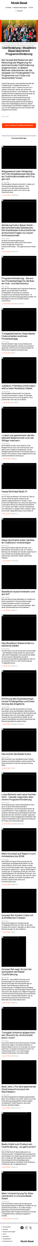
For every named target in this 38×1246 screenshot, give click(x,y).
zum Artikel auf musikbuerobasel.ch (19, 125)
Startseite (7, 1227)
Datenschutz (7, 1241)
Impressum (7, 1239)
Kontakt (6, 1236)
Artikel (5, 1229)
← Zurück (18, 11)
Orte (4, 1234)
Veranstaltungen (9, 1231)
